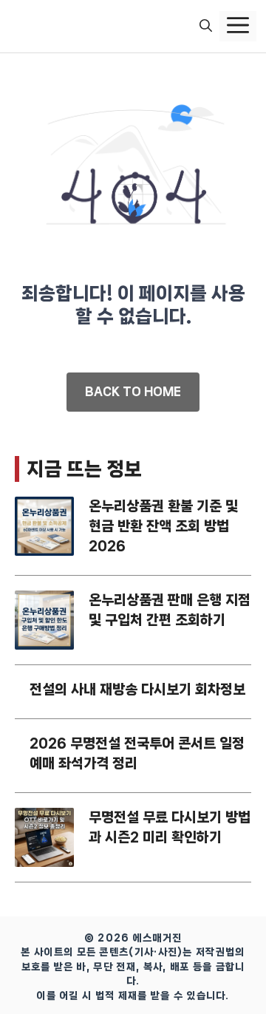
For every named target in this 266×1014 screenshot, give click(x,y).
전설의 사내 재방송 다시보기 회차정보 (137, 689)
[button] (205, 26)
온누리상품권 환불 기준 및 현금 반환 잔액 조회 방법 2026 (163, 526)
